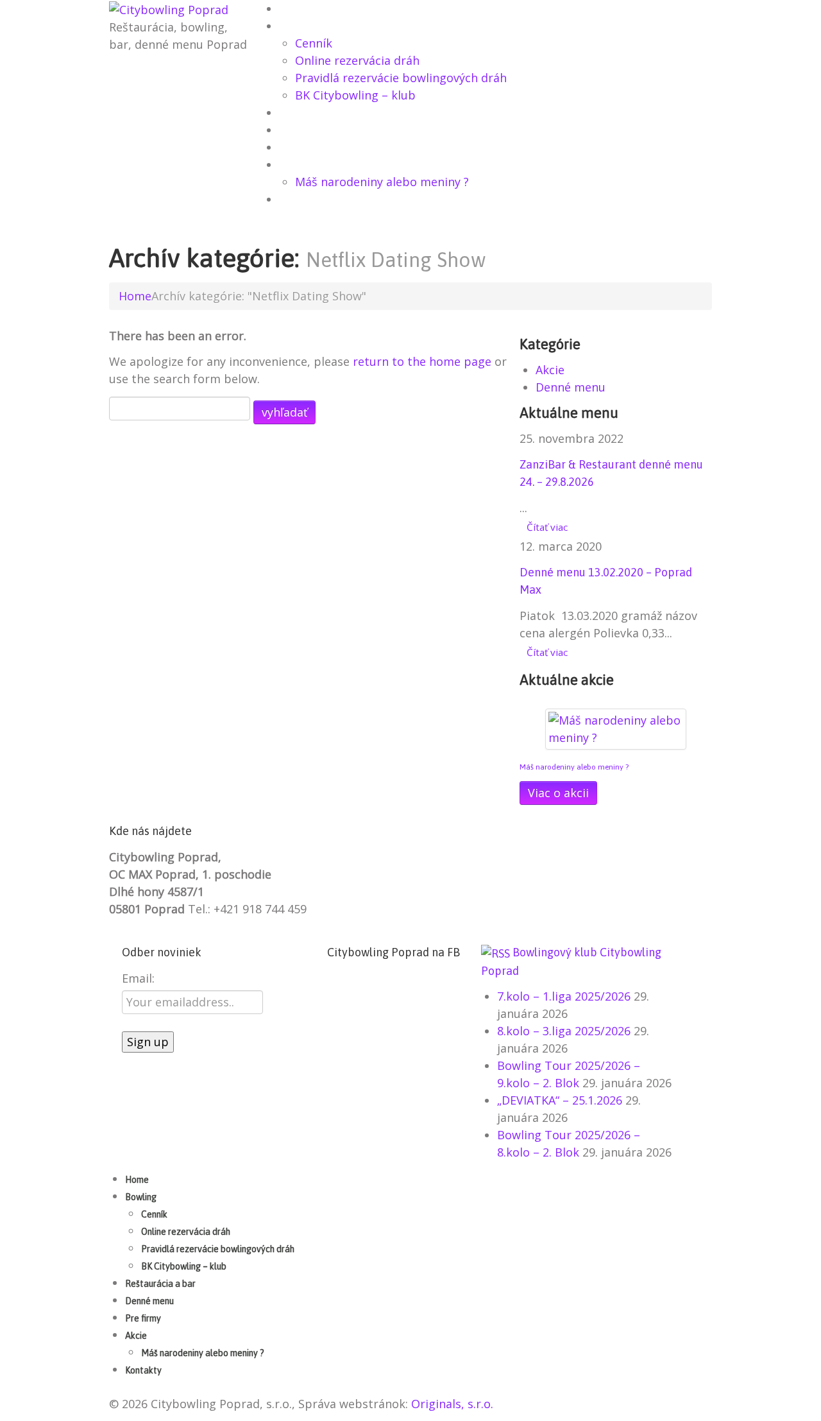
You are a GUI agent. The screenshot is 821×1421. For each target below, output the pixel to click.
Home (295, 9)
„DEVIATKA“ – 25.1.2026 (559, 1100)
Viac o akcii (558, 792)
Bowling (302, 27)
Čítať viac (547, 527)
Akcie (294, 165)
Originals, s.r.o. (452, 1403)
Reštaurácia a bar (324, 113)
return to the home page (422, 361)
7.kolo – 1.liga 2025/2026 (564, 996)
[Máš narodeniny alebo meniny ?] (615, 727)
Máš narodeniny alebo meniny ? (382, 181)
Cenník (313, 43)
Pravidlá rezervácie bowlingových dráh (401, 77)
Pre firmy (304, 148)
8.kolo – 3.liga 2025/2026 (564, 1030)
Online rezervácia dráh (357, 60)
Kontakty (304, 200)
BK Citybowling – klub (355, 95)
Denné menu (310, 131)
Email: (138, 978)
